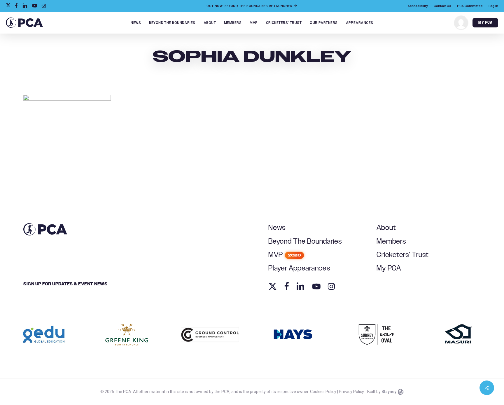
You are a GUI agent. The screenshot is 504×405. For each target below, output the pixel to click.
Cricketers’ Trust (403, 254)
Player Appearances (299, 268)
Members (391, 241)
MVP (284, 254)
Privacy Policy (351, 391)
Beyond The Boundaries (305, 241)
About (386, 227)
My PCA (389, 268)
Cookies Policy (323, 391)
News (277, 227)
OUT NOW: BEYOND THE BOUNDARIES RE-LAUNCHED (249, 6)
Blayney (389, 391)
